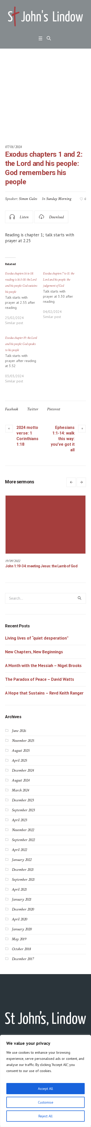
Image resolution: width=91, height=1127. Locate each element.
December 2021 (23, 874)
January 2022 (21, 864)
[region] (45, 1081)
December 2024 (23, 775)
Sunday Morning (58, 198)
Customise (45, 1102)
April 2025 (19, 765)
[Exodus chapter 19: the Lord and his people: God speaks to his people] (24, 362)
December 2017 (23, 963)
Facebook (11, 409)
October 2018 (21, 953)
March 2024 (20, 795)
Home (4, 120)
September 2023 (23, 814)
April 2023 (19, 824)
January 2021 (21, 904)
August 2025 (20, 755)
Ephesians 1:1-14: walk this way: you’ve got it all (63, 438)
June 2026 (19, 735)
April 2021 (19, 894)
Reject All (45, 1116)
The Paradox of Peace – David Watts (39, 684)
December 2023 (23, 804)
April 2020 (19, 924)
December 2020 (23, 914)
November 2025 (23, 745)
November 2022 (23, 834)
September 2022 (23, 844)
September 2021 (23, 884)
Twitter (32, 409)
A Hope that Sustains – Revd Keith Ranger (44, 697)
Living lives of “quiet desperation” (37, 642)
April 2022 (19, 854)
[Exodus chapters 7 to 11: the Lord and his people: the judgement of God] (62, 297)
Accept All (45, 1088)
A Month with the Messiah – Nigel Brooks (43, 670)
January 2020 (22, 933)
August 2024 (20, 785)
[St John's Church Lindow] (45, 16)
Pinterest (53, 409)
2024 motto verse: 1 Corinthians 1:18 (27, 436)
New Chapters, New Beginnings (34, 656)
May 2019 (19, 943)
